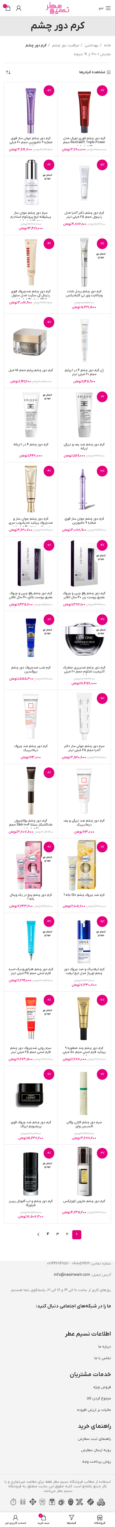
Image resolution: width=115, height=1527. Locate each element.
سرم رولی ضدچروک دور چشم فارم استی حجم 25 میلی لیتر (30, 1050)
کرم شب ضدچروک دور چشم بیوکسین (31, 669)
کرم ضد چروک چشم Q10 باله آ (84, 895)
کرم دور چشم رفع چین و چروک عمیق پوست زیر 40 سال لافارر (84, 595)
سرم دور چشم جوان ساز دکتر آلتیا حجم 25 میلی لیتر (84, 748)
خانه (107, 45)
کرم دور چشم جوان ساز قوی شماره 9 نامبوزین (84, 521)
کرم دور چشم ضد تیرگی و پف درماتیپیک (84, 823)
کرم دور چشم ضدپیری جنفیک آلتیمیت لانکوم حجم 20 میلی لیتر (84, 671)
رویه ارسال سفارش (96, 1450)
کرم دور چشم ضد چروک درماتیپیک (31, 748)
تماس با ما (102, 1358)
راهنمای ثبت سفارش (94, 1438)
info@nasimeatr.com (72, 1274)
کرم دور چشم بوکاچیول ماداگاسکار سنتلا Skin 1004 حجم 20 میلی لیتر (30, 825)
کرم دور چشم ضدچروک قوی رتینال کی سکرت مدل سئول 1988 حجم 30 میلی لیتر (31, 295)
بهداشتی (91, 45)
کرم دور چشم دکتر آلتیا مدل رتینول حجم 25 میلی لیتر (84, 215)
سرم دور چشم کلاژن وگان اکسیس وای (84, 1124)
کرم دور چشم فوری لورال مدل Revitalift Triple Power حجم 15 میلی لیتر (84, 142)
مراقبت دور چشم (65, 45)
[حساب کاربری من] (18, 8)
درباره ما (104, 1346)
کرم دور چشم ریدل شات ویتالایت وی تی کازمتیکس (84, 293)
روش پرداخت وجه (96, 1461)
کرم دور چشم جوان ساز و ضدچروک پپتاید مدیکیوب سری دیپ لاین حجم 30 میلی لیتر (31, 523)
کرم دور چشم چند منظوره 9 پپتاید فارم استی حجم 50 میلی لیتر (84, 1052)
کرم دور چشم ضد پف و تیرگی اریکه (84, 446)
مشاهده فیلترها (92, 72)
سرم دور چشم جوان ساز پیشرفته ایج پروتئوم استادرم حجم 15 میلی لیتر (30, 217)
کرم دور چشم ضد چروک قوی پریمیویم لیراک (31, 1124)
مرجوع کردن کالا (99, 1398)
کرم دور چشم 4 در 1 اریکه (30, 444)
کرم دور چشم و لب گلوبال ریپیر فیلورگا (31, 1203)
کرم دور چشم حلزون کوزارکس (84, 1201)
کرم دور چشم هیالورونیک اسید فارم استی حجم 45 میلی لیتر (30, 971)
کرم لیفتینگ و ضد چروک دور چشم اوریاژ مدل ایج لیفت (84, 971)
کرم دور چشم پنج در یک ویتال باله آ (31, 897)
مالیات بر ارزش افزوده (94, 1410)
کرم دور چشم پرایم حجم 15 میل (31, 370)
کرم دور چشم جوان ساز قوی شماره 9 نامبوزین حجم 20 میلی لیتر (30, 142)
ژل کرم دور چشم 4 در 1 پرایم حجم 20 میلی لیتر (84, 372)
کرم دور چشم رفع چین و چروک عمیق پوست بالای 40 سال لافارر (31, 595)
